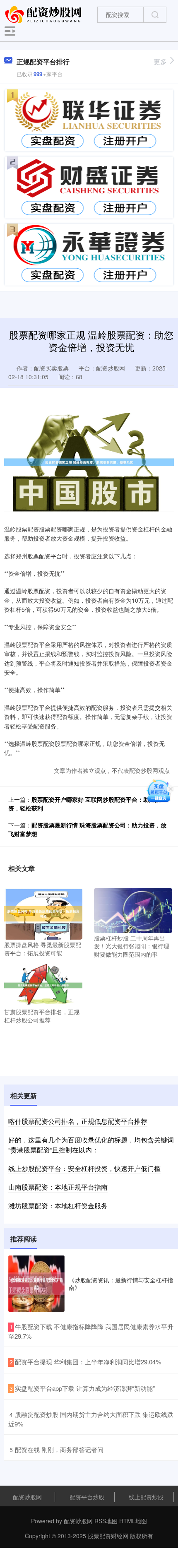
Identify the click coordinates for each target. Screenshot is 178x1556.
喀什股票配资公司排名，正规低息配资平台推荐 (77, 1121)
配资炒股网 (27, 1497)
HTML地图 (133, 1521)
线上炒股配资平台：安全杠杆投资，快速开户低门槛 (84, 1168)
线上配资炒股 (146, 1497)
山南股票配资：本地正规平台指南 (58, 1187)
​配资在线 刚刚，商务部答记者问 (59, 1449)
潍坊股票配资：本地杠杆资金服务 (58, 1205)
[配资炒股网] (44, 14)
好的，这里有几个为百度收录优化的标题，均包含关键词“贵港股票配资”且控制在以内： (91, 1144)
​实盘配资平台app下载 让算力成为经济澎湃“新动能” (85, 1388)
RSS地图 (106, 1521)
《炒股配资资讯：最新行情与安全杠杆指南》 (121, 1283)
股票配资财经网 (108, 1536)
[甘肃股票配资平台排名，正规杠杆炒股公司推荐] (43, 984)
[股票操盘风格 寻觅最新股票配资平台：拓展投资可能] (43, 913)
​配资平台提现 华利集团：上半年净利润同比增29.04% (88, 1361)
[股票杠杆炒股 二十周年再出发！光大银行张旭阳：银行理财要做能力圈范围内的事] (133, 909)
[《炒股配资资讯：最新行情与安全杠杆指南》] (36, 1283)
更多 (160, 61)
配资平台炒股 (87, 1497)
